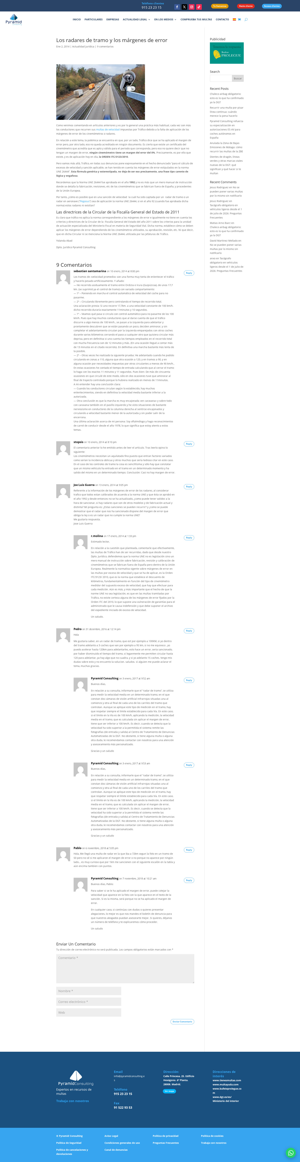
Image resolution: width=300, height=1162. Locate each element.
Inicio (77, 19)
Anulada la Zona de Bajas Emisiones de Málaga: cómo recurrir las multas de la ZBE (226, 147)
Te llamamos (219, 6)
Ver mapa (169, 1091)
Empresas (112, 19)
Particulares (94, 19)
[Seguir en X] (184, 7)
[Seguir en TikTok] (199, 7)
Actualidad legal (135, 19)
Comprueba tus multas (196, 19)
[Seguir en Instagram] (191, 7)
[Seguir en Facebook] (177, 7)
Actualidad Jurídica (83, 46)
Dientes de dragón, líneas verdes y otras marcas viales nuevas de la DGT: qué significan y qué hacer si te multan (226, 165)
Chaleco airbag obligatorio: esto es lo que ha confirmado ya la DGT (227, 98)
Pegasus (85, 201)
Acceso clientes (272, 6)
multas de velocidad (108, 129)
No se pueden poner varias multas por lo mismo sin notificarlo (226, 191)
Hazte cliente (246, 6)
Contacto (222, 19)
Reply (189, 272)
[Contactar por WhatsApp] (291, 1153)
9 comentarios (105, 46)
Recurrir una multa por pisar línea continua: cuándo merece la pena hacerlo (226, 112)
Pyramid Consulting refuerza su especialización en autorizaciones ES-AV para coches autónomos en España (226, 129)
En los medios (163, 19)
